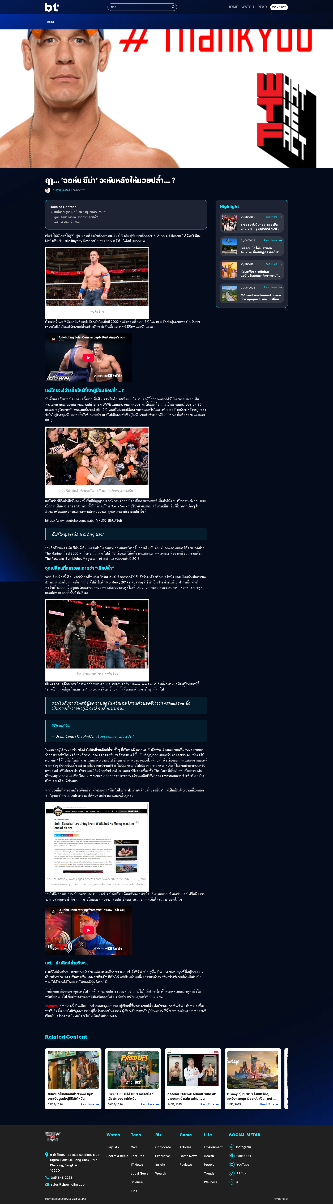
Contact (279, 7)
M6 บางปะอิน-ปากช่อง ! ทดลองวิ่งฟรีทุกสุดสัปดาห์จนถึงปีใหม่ (261, 297)
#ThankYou (60, 725)
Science (137, 1182)
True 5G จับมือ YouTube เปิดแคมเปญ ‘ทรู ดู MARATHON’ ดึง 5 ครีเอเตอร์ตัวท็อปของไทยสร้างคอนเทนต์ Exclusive (260, 230)
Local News (139, 1173)
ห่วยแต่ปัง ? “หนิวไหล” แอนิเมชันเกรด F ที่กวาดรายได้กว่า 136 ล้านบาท (260, 276)
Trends (209, 1173)
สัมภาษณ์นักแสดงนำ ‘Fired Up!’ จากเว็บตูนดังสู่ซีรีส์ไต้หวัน (70, 1096)
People (209, 1164)
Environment (213, 1147)
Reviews (186, 1164)
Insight (160, 1164)
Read (262, 6)
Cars (134, 1147)
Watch (247, 6)
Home (232, 6)
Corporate (163, 1147)
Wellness (210, 1182)
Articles (185, 1147)
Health (209, 1156)
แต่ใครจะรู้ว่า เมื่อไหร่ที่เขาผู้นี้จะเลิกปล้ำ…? (80, 212)
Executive (162, 1156)
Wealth (160, 1173)
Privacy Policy (281, 1198)
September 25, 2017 (117, 736)
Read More (271, 216)
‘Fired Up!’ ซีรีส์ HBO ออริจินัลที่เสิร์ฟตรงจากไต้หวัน (130, 1096)
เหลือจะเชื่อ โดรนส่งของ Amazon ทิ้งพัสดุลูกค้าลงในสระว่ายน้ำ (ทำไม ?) (261, 252)
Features (137, 1156)
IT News (137, 1164)
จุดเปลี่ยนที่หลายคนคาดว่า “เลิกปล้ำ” (76, 217)
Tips (134, 1191)
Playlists (112, 1147)
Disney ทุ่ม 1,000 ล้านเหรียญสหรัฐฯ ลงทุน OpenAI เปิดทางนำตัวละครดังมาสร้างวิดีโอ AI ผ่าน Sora (252, 1098)
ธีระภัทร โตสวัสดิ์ (61, 190)
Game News (188, 1156)
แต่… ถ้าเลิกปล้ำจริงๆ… (68, 222)
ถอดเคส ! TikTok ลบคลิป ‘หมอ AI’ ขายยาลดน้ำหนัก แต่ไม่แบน (191, 1096)
